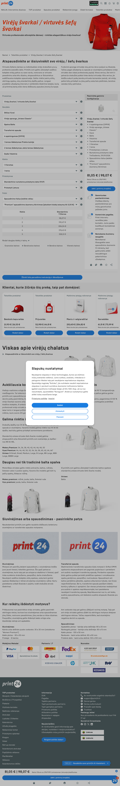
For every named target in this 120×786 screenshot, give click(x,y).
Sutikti (60, 405)
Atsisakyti (60, 411)
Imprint (51, 398)
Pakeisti (60, 417)
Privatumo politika (39, 398)
